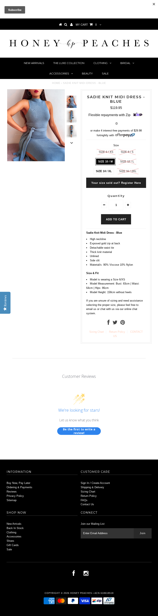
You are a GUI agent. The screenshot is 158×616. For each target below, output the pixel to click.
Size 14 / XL (104, 171)
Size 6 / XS (106, 151)
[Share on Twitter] (115, 323)
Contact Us (87, 504)
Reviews (12, 491)
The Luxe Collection (68, 63)
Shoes (10, 540)
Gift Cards (13, 545)
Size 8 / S (127, 151)
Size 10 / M (105, 161)
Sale (105, 73)
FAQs (84, 500)
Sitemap (11, 500)
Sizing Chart (96, 331)
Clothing (100, 63)
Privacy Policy (15, 495)
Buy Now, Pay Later (18, 483)
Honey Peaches (81, 593)
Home (56, 83)
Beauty (87, 73)
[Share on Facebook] (108, 323)
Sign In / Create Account (95, 483)
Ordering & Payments (19, 487)
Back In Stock (15, 528)
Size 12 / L (127, 161)
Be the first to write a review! (79, 431)
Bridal (125, 63)
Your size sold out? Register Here (116, 182)
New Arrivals (34, 63)
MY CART (86, 24)
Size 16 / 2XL (127, 171)
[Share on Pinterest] (122, 323)
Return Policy (117, 331)
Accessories (59, 73)
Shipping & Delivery (92, 487)
